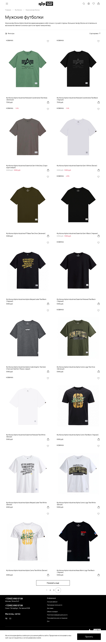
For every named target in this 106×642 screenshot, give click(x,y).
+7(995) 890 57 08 (14, 605)
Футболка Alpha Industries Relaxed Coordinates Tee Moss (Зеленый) (26, 99)
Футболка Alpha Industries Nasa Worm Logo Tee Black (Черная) (75, 571)
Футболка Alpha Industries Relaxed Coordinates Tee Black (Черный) (77, 99)
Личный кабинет (52, 602)
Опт (48, 621)
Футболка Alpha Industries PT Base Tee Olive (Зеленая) (26, 233)
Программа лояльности (54, 605)
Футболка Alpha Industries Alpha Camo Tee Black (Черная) (78, 435)
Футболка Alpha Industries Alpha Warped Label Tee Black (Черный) (26, 300)
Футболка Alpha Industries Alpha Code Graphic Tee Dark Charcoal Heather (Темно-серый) (26, 368)
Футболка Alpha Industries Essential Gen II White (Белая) (77, 165)
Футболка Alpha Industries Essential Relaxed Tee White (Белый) (25, 436)
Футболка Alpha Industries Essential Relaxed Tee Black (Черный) (76, 300)
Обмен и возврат (52, 611)
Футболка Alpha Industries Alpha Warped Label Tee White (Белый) (26, 503)
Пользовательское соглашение (57, 618)
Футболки (18, 10)
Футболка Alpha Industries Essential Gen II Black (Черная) (77, 233)
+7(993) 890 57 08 (14, 598)
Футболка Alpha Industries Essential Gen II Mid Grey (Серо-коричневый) (27, 166)
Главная (8, 10)
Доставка (50, 608)
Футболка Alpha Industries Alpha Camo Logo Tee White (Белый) (76, 503)
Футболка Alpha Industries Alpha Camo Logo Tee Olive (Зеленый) (76, 368)
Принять (89, 636)
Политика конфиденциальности (57, 615)
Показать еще (53, 583)
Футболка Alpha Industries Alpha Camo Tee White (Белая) (26, 570)
